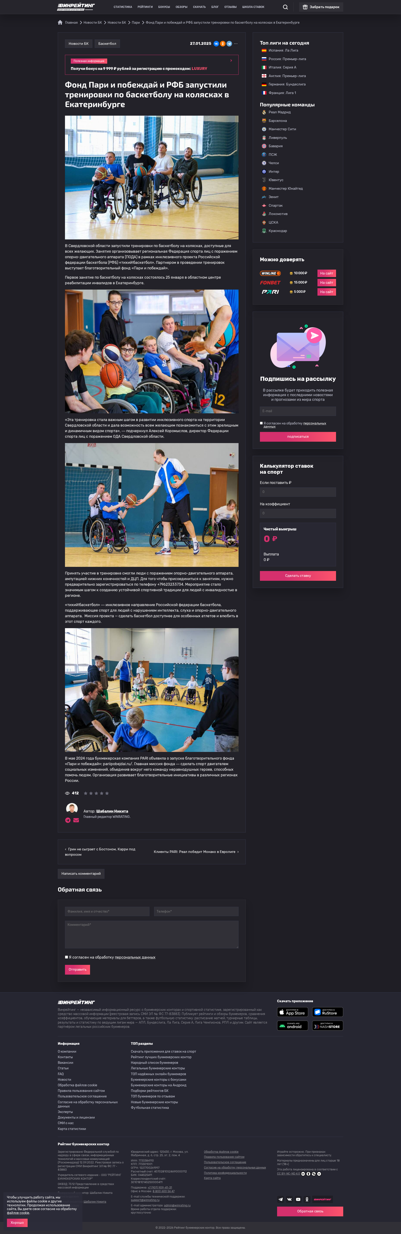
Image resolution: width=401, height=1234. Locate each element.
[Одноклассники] (223, 43)
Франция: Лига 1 (280, 93)
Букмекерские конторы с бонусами (158, 1080)
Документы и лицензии (76, 1118)
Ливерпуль (278, 138)
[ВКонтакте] (216, 43)
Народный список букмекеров (154, 1063)
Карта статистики (72, 1129)
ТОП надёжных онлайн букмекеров (158, 1074)
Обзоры (182, 7)
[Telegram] (229, 43)
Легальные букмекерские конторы (158, 1068)
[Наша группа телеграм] (280, 1199)
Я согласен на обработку (112, 957)
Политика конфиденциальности (225, 1173)
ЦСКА (273, 222)
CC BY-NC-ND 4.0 (288, 1173)
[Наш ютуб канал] (298, 1199)
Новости (64, 1080)
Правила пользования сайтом (81, 1091)
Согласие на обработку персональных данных (88, 1104)
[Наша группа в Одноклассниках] (307, 1199)
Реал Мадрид (280, 112)
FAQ (61, 1074)
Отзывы (230, 7)
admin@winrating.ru (177, 1205)
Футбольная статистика (150, 1108)
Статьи (63, 1068)
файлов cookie (18, 1213)
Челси (274, 163)
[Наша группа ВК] (289, 1199)
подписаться (298, 436)
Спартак (276, 205)
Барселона (278, 121)
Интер (274, 172)
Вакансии (65, 1063)
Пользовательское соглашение (82, 1096)
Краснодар (278, 231)
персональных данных (135, 957)
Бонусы (164, 7)
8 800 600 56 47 (164, 1191)
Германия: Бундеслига (285, 84)
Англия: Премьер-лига (285, 76)
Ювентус (276, 180)
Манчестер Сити (282, 129)
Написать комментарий (81, 874)
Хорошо (17, 1223)
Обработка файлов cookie (77, 1085)
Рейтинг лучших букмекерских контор (161, 1057)
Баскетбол (107, 44)
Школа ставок (253, 7)
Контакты (65, 1057)
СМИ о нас (66, 1123)
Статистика (123, 7)
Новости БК (79, 44)
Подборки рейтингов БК (149, 1091)
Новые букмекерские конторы (154, 1102)
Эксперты (65, 1112)
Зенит (274, 197)
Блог (215, 7)
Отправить (77, 969)
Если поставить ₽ (275, 482)
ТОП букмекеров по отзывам (153, 1096)
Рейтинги (145, 7)
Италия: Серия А (280, 67)
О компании (67, 1052)
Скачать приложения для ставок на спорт (163, 1052)
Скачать (199, 7)
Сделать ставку (298, 576)
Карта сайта (212, 1178)
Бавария (276, 146)
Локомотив (278, 214)
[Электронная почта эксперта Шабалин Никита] (76, 820)
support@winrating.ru (145, 1200)
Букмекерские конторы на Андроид (158, 1085)
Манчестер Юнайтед (286, 188)
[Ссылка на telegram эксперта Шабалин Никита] (68, 820)
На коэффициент (275, 504)
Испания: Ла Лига (283, 50)
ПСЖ (273, 155)
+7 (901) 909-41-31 (160, 1187)
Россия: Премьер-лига (285, 59)
